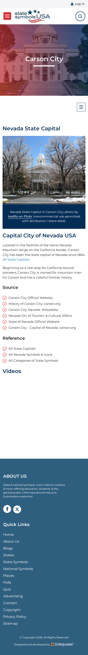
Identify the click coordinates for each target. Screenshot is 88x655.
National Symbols (18, 569)
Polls (7, 582)
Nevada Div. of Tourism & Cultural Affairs (40, 316)
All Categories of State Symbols (33, 360)
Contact (10, 603)
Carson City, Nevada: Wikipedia (33, 310)
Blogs (8, 548)
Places (8, 576)
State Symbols (15, 562)
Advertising (13, 596)
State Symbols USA (31, 16)
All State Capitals (16, 259)
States (8, 555)
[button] (44, 170)
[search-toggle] (80, 16)
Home (8, 535)
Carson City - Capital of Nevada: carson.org (42, 328)
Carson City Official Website (31, 298)
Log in (80, 4)
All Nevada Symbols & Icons (30, 354)
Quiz (7, 589)
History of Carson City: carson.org (34, 304)
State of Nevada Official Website (34, 322)
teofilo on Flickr (20, 216)
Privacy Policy (14, 617)
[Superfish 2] (81, 107)
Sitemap (10, 623)
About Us (11, 541)
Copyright (12, 610)
